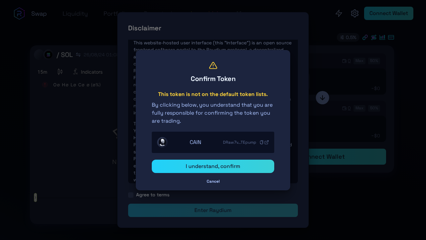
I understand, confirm (213, 166)
